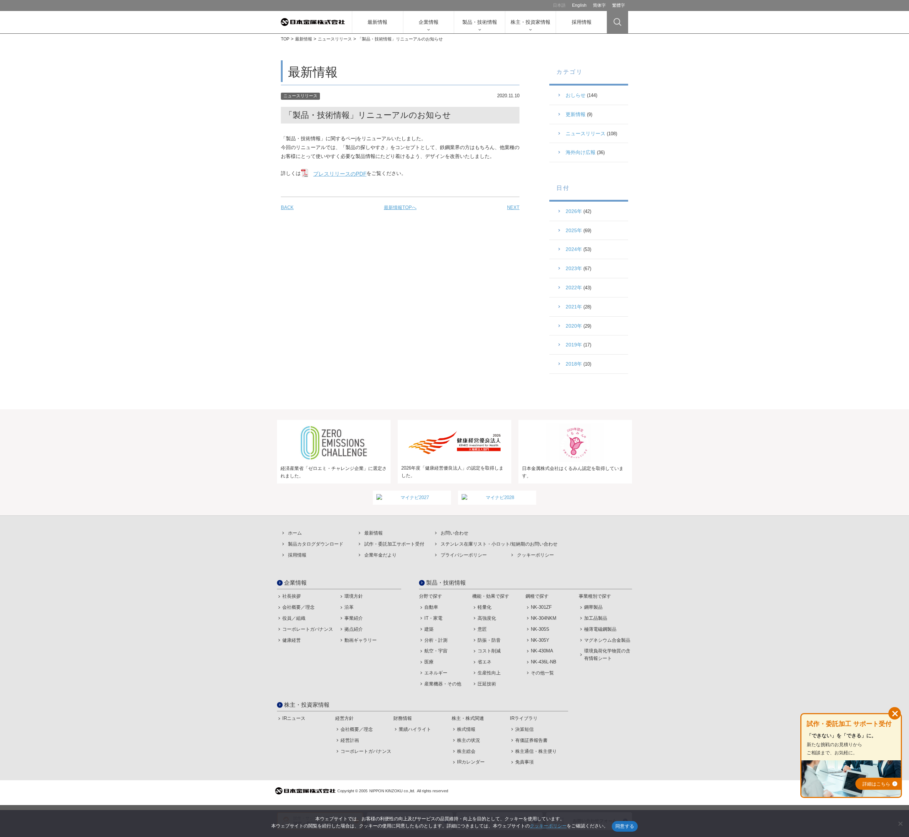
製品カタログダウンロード (315, 544)
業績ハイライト (415, 729)
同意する (624, 826)
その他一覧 (542, 672)
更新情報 (576, 114)
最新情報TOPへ (400, 207)
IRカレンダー (471, 762)
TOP (285, 39)
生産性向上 (489, 672)
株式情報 (466, 729)
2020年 (574, 326)
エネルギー (435, 672)
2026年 (574, 211)
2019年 (574, 345)
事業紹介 (353, 618)
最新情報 (377, 22)
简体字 (599, 5)
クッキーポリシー (535, 555)
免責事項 (524, 762)
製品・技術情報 (479, 22)
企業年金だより (380, 555)
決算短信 (524, 729)
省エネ (484, 661)
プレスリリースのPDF (339, 174)
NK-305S (540, 629)
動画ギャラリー (360, 640)
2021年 (574, 307)
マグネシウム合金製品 (607, 640)
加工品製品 (595, 618)
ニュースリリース (335, 39)
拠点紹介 (353, 629)
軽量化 (484, 607)
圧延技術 (487, 683)
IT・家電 (433, 618)
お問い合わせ (454, 533)
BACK (287, 207)
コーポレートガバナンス (307, 629)
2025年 (574, 230)
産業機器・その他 (442, 683)
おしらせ (576, 95)
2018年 (574, 364)
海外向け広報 (580, 152)
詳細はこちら (876, 784)
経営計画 (350, 740)
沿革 (349, 607)
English (579, 5)
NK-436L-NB (543, 661)
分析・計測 (435, 640)
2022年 (574, 287)
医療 (429, 661)
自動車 (431, 607)
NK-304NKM (543, 618)
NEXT (513, 207)
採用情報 (582, 22)
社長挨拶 (291, 596)
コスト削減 (489, 650)
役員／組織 (293, 618)
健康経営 (291, 640)
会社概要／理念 (298, 607)
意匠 (482, 629)
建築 (429, 629)
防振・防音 (489, 640)
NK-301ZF (541, 607)
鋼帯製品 (593, 607)
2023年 (574, 268)
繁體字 (618, 5)
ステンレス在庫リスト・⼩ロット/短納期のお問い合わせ (499, 544)
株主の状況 (468, 740)
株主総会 (466, 751)
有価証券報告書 (531, 740)
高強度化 (487, 618)
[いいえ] (900, 823)
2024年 (574, 249)
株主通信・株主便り (536, 751)
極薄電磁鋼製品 (600, 629)
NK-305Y (540, 640)
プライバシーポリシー (464, 555)
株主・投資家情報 (530, 22)
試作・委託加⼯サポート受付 (394, 544)
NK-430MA (542, 650)
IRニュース (293, 718)
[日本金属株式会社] (316, 22)
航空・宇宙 (435, 650)
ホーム (295, 533)
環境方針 (353, 596)
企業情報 (429, 22)
